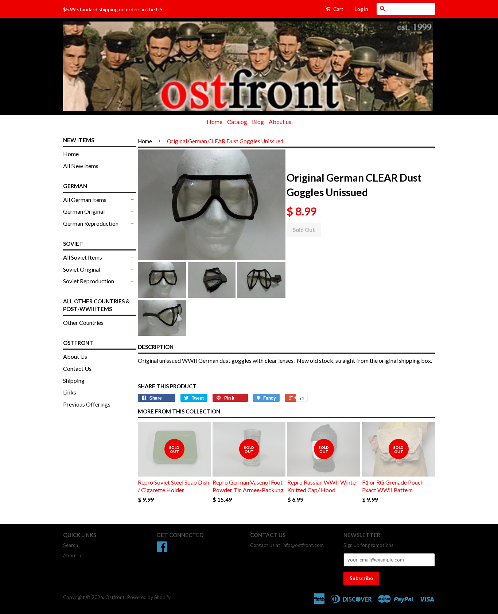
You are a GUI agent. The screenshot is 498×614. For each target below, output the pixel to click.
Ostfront (115, 597)
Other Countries (83, 322)
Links (69, 392)
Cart (337, 9)
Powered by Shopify (149, 597)
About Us (75, 356)
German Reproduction (90, 223)
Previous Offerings (86, 404)
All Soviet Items (82, 257)
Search (70, 545)
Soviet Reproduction (88, 280)
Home (214, 121)
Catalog (237, 121)
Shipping (74, 380)
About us (280, 121)
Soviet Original (81, 269)
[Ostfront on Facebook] (161, 549)
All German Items (84, 199)
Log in (361, 9)
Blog (258, 121)
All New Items (80, 165)
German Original (84, 211)
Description (156, 346)
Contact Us (77, 368)
